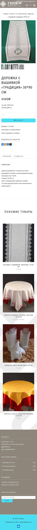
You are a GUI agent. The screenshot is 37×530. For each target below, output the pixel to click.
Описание (7, 156)
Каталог (12, 14)
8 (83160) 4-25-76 (7, 444)
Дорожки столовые (13, 133)
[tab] (7, 156)
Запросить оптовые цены (10, 485)
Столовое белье (21, 14)
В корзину (19, 120)
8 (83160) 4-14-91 (7, 442)
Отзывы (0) (18, 156)
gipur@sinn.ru (5, 447)
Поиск (7, 500)
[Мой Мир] (8, 144)
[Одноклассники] (5, 144)
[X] (10, 144)
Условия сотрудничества (9, 482)
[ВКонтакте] (2, 144)
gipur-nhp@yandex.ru (31, 1)
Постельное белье (9, 466)
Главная (5, 14)
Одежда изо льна (9, 462)
